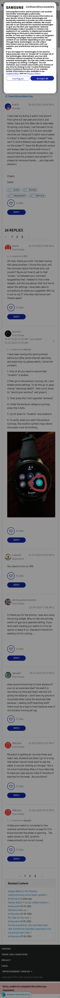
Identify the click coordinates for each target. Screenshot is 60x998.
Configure (18, 79)
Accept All (42, 79)
